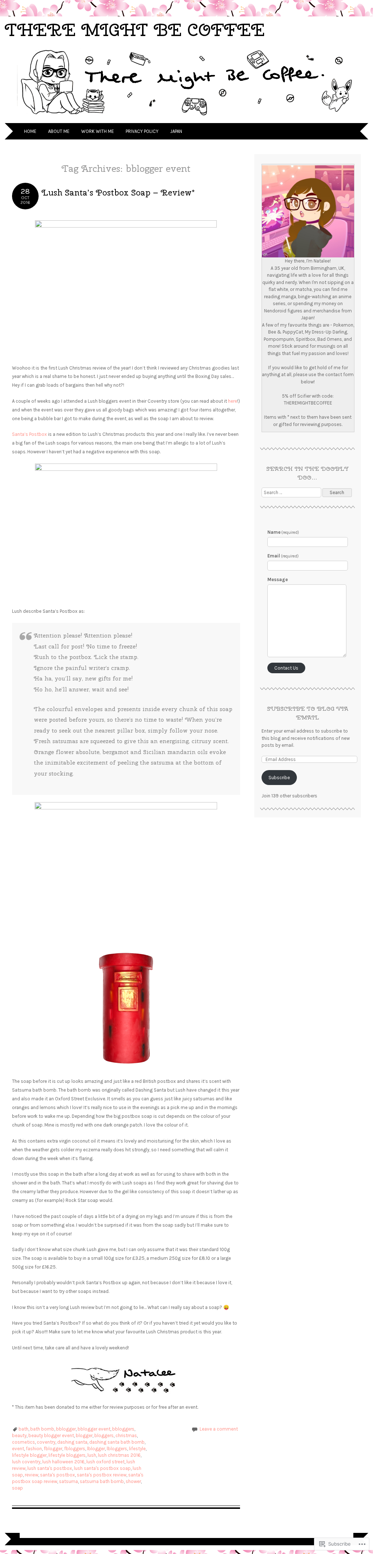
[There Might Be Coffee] (186, 118)
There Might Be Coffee (135, 29)
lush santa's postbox (49, 1468)
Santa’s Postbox (29, 434)
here (232, 401)
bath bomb (42, 1429)
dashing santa (72, 1442)
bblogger (66, 1429)
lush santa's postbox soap (102, 1468)
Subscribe (279, 777)
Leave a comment (219, 1429)
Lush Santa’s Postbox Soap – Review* (118, 192)
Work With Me (97, 131)
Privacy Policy (142, 131)
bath (23, 1429)
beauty (19, 1435)
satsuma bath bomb (102, 1481)
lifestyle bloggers (67, 1455)
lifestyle (137, 1448)
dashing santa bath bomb (117, 1442)
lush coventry (26, 1461)
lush (91, 1455)
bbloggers (123, 1429)
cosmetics (23, 1442)
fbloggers (74, 1448)
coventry (46, 1442)
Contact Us (286, 668)
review (31, 1475)
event (18, 1448)
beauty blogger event (51, 1435)
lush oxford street (105, 1461)
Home (30, 131)
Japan (176, 131)
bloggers (104, 1435)
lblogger (96, 1448)
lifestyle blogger (29, 1455)
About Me (59, 131)
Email (283, 556)
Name (283, 532)
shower (133, 1481)
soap (17, 1488)
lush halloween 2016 (63, 1461)
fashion (34, 1448)
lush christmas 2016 (119, 1455)
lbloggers (117, 1448)
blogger (84, 1435)
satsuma (68, 1481)
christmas (126, 1435)
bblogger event (94, 1429)
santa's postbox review (101, 1475)
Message (277, 579)
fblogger (53, 1448)
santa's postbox (57, 1475)
